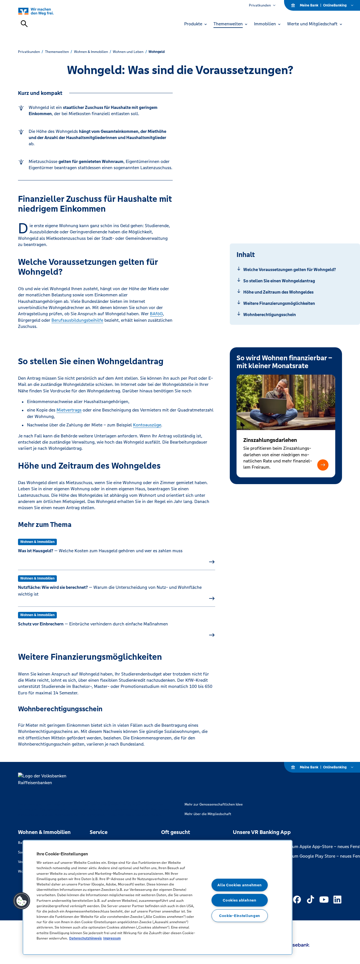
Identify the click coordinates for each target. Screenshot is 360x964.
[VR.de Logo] (42, 11)
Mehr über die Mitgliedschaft (207, 814)
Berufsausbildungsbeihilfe (77, 320)
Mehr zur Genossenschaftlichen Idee (213, 804)
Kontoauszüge (147, 425)
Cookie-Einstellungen (239, 915)
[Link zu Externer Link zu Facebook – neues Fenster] (297, 899)
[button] (322, 465)
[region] (157, 897)
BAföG (156, 313)
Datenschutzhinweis (85, 938)
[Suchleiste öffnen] (24, 23)
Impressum (112, 938)
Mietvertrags (69, 410)
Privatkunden (260, 5)
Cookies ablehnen (239, 900)
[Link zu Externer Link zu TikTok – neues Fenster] (310, 899)
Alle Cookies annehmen (239, 885)
